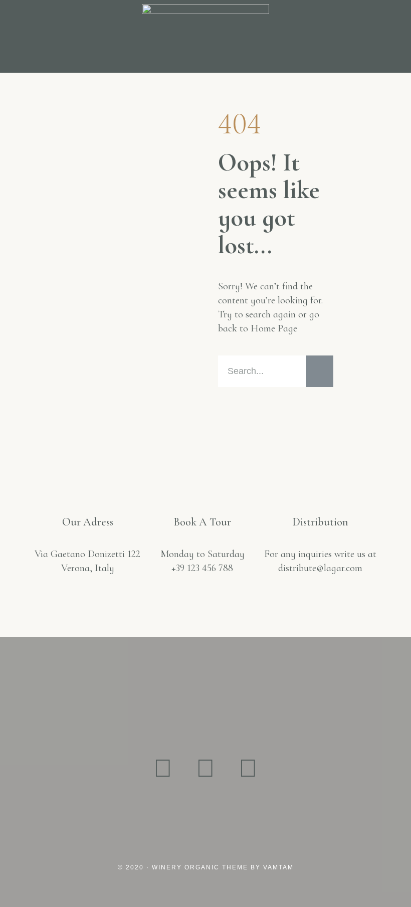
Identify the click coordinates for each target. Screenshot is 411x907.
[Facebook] (205, 768)
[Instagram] (162, 768)
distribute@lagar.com (320, 568)
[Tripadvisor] (248, 768)
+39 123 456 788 (202, 568)
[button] (22, 36)
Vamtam (278, 867)
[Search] (319, 371)
